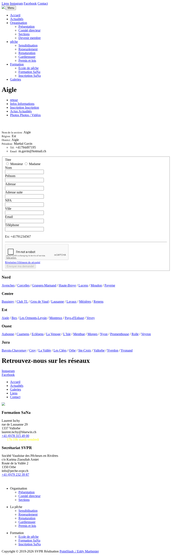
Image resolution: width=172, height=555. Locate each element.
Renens (98, 301)
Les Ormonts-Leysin (33, 318)
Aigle (5, 318)
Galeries (15, 79)
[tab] (22, 104)
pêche (14, 41)
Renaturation (26, 53)
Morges (92, 334)
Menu (11, 7)
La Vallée (44, 350)
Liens (5, 3)
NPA (8, 200)
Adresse (10, 184)
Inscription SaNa (29, 75)
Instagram (16, 3)
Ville (8, 208)
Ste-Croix (84, 350)
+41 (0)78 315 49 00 (15, 436)
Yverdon (112, 350)
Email (9, 217)
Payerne (109, 285)
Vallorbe (99, 350)
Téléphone (12, 225)
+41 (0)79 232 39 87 (15, 474)
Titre (8, 160)
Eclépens (38, 334)
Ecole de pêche (28, 68)
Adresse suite (14, 192)
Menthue (79, 334)
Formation (17, 64)
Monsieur (16, 164)
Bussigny (8, 301)
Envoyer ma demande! (20, 266)
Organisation (18, 23)
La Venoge (53, 334)
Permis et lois (27, 60)
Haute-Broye (67, 285)
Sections (24, 34)
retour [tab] (14, 100)
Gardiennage (26, 57)
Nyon (104, 334)
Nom (8, 167)
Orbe (72, 350)
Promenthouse (119, 334)
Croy (32, 350)
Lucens (83, 285)
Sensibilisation (28, 45)
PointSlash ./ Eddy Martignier (79, 551)
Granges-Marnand (44, 285)
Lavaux (71, 301)
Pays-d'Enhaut (74, 318)
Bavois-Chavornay (14, 350)
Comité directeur (29, 30)
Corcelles (23, 285)
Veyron (146, 334)
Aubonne (8, 334)
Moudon (96, 285)
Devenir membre (29, 38)
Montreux (55, 318)
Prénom (10, 176)
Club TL (22, 301)
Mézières (85, 301)
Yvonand (127, 350)
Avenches (8, 285)
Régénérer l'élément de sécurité (22, 262)
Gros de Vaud (39, 301)
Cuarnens (23, 334)
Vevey (90, 318)
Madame (34, 164)
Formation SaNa (29, 72)
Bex (14, 318)
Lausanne (57, 301)
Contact (43, 3)
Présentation (26, 26)
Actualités (16, 19)
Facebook (30, 3)
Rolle (135, 334)
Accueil (15, 15)
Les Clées (59, 350)
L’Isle (67, 334)
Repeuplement (28, 49)
